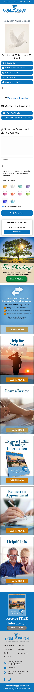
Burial (6, 653)
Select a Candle (8, 180)
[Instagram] (9, 679)
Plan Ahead (8, 649)
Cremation (21, 645)
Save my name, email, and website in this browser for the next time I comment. (17, 173)
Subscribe (17, 232)
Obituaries (21, 649)
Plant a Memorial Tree (13, 82)
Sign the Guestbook (11, 72)
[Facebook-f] (4, 679)
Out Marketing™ (25, 688)
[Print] (3, 87)
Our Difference (9, 645)
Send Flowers (10, 77)
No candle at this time (12, 207)
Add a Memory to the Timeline (15, 68)
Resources (7, 657)
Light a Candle (10, 63)
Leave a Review (23, 653)
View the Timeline (13, 113)
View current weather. (18, 98)
